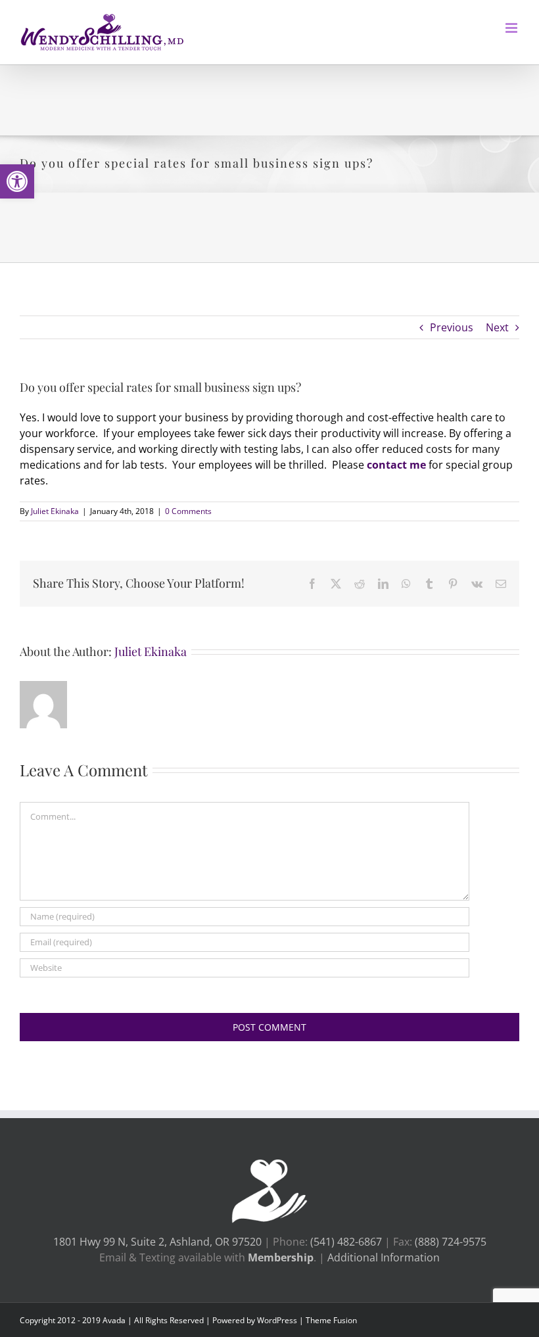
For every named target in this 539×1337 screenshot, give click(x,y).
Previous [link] (451, 327)
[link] (17, 181)
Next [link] (497, 327)
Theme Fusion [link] (331, 1320)
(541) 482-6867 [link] (347, 1241)
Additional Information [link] (383, 1257)
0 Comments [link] (188, 511)
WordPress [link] (277, 1320)
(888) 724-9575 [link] (450, 1241)
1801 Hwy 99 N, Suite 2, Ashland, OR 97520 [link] (157, 1241)
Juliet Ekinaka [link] (55, 511)
